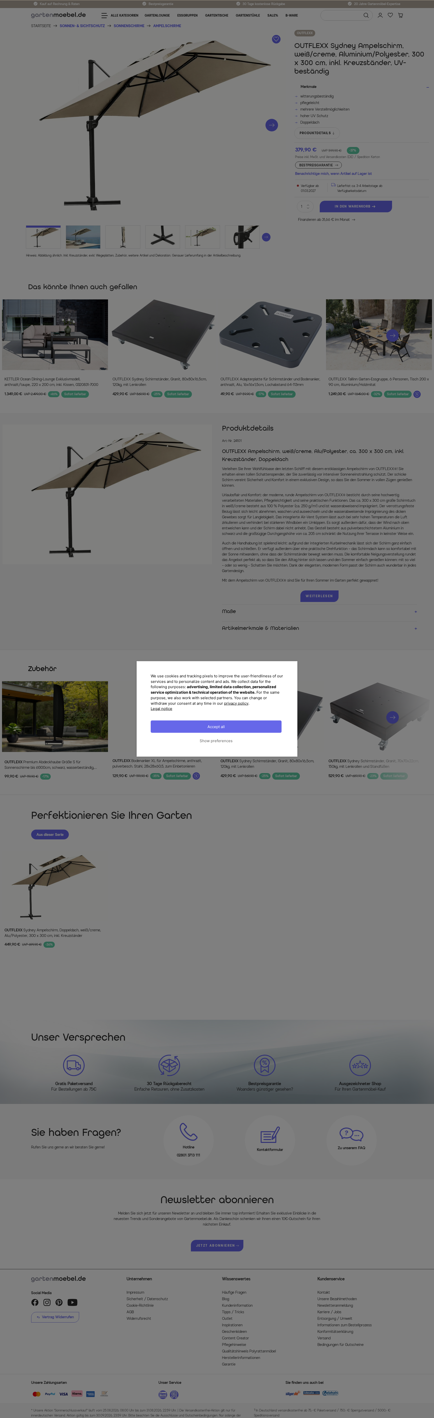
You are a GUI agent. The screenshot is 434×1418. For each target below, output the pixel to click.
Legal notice (161, 708)
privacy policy (236, 703)
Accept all (216, 726)
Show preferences (216, 740)
